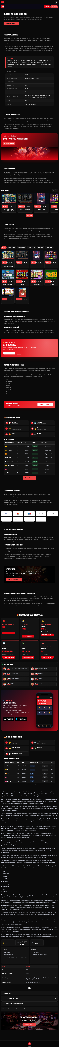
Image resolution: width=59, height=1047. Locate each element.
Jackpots (40, 247)
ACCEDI (47, 6)
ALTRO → (29, 215)
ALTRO (12, 206)
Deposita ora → (29, 477)
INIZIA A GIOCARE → (11, 23)
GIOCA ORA (5, 206)
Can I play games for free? (10, 998)
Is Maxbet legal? (7, 993)
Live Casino (11, 247)
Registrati (54, 6)
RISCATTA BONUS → (9, 353)
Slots (3, 247)
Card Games (31, 247)
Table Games (21, 247)
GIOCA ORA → (29, 1024)
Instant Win (49, 247)
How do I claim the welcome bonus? (13, 1003)
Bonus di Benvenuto (9, 143)
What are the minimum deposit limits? (14, 1009)
